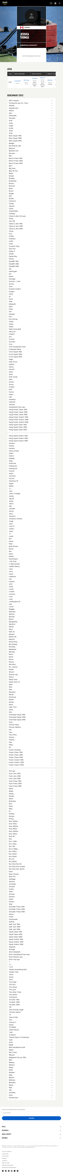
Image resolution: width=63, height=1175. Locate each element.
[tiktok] (17, 1171)
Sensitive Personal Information (9, 1167)
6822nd (49, 80)
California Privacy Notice (7, 1165)
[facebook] (3, 1171)
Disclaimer (4, 1158)
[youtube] (11, 1171)
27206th (34, 78)
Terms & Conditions (6, 1151)
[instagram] (9, 1171)
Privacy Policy (5, 1153)
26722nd (26, 80)
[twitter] (6, 1171)
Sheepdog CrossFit (28, 45)
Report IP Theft (5, 1162)
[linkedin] (14, 1171)
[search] (51, 3)
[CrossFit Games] (5, 3)
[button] (59, 3)
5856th (42, 78)
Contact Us (4, 1160)
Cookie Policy (5, 1156)
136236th (17, 81)
